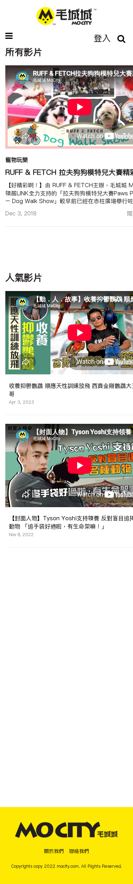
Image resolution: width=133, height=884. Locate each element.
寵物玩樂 (16, 159)
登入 (102, 38)
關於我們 (54, 851)
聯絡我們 (79, 851)
